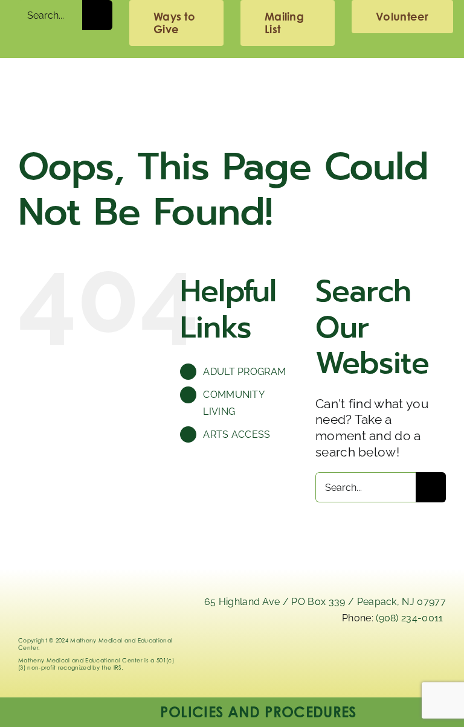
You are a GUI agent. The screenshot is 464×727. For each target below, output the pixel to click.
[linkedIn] (299, 656)
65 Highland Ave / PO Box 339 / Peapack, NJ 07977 (325, 601)
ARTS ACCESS (237, 434)
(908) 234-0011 (409, 618)
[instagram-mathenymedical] (366, 661)
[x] (332, 656)
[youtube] (434, 656)
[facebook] (400, 656)
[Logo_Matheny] (231, 76)
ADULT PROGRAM (244, 371)
